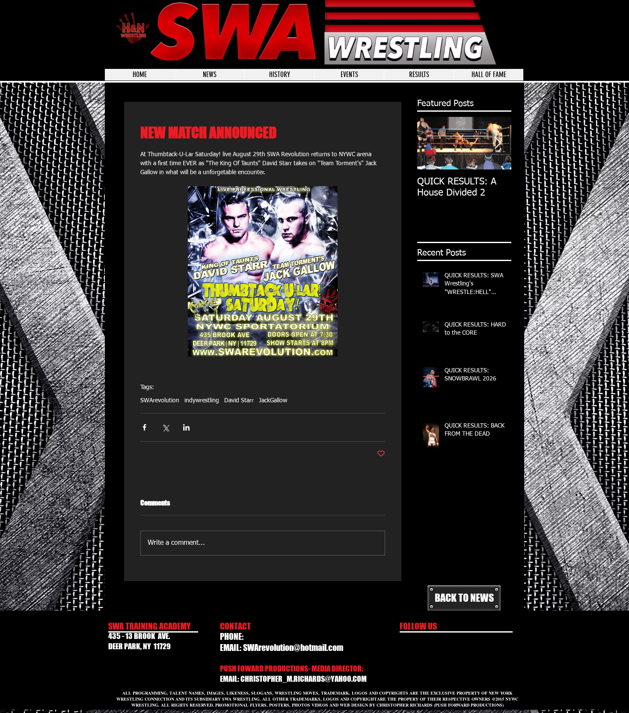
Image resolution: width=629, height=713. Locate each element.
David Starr (239, 401)
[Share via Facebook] (144, 427)
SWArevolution (159, 401)
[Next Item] (497, 143)
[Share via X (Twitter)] (165, 427)
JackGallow (273, 401)
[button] (349, 74)
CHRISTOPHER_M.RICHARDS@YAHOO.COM (303, 678)
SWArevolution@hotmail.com (293, 647)
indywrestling (201, 401)
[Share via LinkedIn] (186, 427)
